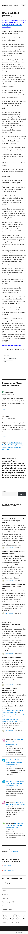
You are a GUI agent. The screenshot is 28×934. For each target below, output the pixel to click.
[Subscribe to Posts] (2, 865)
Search (4, 491)
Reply (4, 409)
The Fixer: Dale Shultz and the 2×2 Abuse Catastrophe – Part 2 (13, 521)
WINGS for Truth (10, 6)
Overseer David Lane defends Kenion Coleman (13, 552)
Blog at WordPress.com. (18, 922)
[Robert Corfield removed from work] (6, 918)
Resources (5, 906)
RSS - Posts (7, 865)
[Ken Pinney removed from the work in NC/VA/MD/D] (13, 918)
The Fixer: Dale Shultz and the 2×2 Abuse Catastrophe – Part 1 (13, 586)
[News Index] (3, 915)
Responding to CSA (8, 902)
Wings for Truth (7, 894)
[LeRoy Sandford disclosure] (3, 918)
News (4, 890)
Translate (15, 851)
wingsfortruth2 (10, 547)
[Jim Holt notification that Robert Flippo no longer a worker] (16, 915)
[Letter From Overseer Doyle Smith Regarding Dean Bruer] (6, 915)
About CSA (5, 898)
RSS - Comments (9, 870)
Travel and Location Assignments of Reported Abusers (9, 690)
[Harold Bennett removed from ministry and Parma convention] (10, 918)
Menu (23, 5)
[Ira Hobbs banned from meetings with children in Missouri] (16, 918)
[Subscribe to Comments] (2, 870)
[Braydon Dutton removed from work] (23, 915)
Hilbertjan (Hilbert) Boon (11, 657)
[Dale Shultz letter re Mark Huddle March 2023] (10, 915)
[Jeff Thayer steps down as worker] (13, 915)
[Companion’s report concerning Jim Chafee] (23, 918)
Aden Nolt (9, 760)
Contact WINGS (7, 909)
